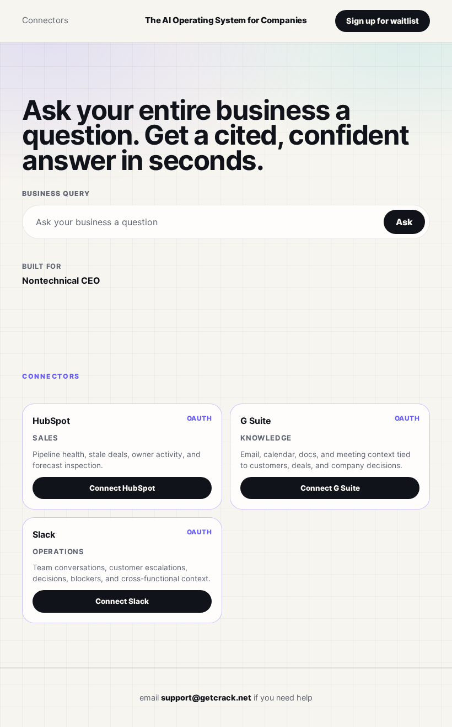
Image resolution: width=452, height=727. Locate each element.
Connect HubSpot (122, 488)
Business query (56, 193)
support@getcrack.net (206, 697)
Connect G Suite (330, 488)
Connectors (45, 20)
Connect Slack (122, 601)
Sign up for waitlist (382, 20)
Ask (404, 221)
